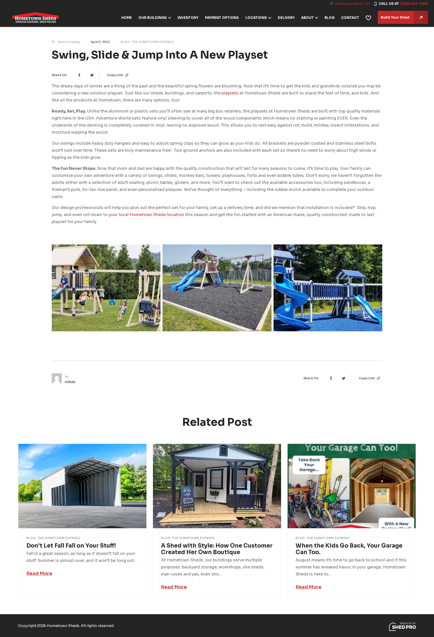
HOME (126, 18)
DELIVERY (286, 18)
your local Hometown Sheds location (146, 214)
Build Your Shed (395, 17)
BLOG (329, 18)
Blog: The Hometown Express (147, 42)
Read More (39, 573)
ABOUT (307, 18)
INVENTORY (188, 18)
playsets (230, 93)
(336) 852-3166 (414, 4)
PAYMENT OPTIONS (222, 18)
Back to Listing (69, 42)
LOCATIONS (256, 18)
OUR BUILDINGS (152, 18)
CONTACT (350, 18)
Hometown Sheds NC (352, 4)
